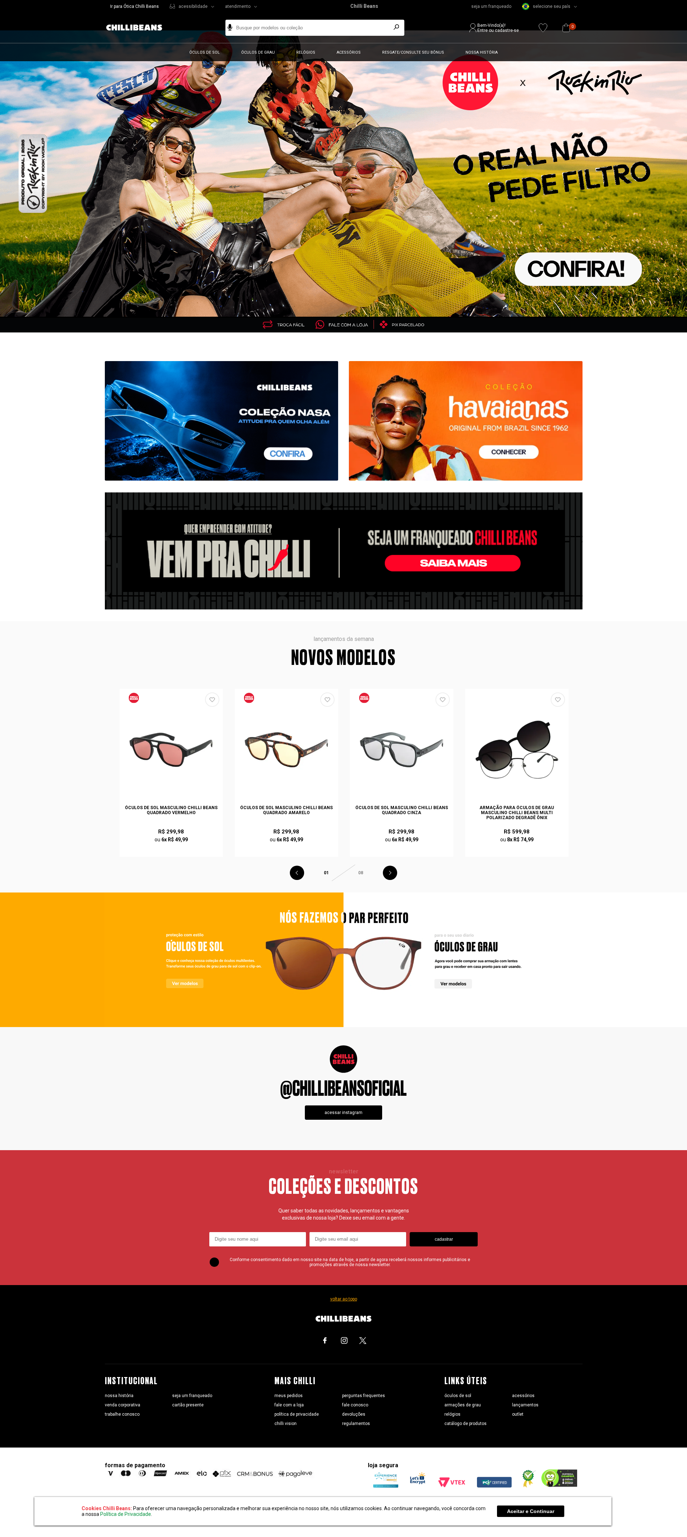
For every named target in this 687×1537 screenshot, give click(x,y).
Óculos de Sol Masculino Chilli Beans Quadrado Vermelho (171, 810)
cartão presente (188, 1404)
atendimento (237, 6)
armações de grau (462, 1404)
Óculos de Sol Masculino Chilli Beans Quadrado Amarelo (286, 810)
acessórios (523, 1395)
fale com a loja (289, 1404)
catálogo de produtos (465, 1423)
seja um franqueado (491, 6)
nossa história (119, 1395)
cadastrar (444, 1239)
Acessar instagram (343, 1112)
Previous (297, 873)
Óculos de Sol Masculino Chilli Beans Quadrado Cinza (401, 810)
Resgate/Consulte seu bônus (413, 52)
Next (390, 873)
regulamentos (356, 1423)
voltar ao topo (343, 1299)
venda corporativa (122, 1404)
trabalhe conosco (122, 1414)
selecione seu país (551, 6)
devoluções (353, 1414)
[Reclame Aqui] (526, 1486)
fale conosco (355, 1404)
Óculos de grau (258, 52)
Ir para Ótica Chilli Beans (134, 6)
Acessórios (349, 52)
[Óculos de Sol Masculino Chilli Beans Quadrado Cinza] (401, 749)
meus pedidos (288, 1395)
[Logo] (139, 27)
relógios (452, 1414)
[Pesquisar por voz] (229, 28)
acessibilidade (193, 6)
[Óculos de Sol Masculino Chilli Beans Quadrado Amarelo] (286, 749)
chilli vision (285, 1423)
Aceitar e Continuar (530, 1511)
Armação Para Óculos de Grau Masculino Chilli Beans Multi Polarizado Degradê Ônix (516, 812)
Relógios (305, 52)
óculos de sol (457, 1395)
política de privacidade (296, 1414)
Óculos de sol (204, 52)
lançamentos (525, 1404)
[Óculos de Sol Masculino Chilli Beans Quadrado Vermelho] (171, 749)
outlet (517, 1414)
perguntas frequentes (363, 1395)
